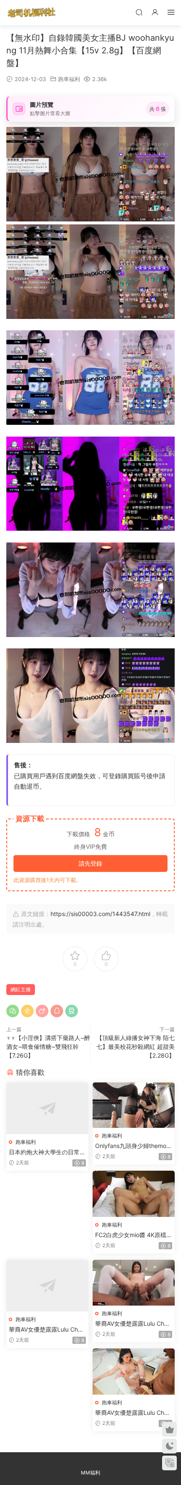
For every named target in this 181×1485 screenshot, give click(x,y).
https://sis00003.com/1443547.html (100, 913)
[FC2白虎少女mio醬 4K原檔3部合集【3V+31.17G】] (134, 1194)
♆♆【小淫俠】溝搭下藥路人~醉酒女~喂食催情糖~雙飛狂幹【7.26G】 (48, 1046)
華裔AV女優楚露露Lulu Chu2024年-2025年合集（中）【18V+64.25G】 (133, 1324)
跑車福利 (69, 79)
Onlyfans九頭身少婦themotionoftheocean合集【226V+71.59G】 (133, 1146)
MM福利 (90, 1472)
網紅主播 (21, 989)
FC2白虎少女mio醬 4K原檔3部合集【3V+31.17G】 (132, 1235)
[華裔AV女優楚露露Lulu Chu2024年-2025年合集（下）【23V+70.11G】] (134, 1371)
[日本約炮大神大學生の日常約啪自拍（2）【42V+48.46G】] (47, 1108)
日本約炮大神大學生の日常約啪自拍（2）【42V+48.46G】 (47, 1152)
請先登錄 (90, 863)
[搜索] (139, 12)
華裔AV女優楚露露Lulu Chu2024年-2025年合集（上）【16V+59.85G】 (47, 1330)
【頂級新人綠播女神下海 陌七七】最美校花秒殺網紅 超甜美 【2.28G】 (135, 1046)
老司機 (31, 12)
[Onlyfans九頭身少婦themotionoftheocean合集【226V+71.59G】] (134, 1105)
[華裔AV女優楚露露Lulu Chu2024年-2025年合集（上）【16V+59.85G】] (47, 1285)
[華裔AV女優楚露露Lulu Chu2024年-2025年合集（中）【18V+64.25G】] (134, 1283)
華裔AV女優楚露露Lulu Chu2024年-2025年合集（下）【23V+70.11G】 (133, 1413)
